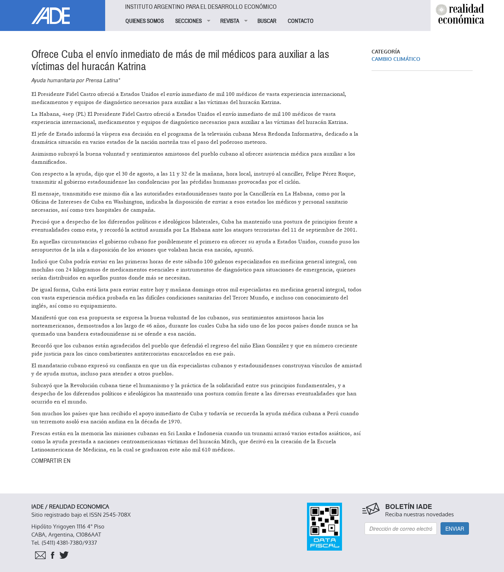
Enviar (454, 528)
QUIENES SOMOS (144, 21)
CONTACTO (301, 21)
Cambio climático (396, 59)
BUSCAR (267, 21)
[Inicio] (52, 12)
